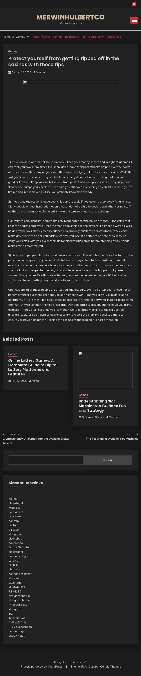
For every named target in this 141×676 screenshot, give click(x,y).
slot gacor (15, 609)
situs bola (15, 516)
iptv (11, 613)
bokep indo (16, 543)
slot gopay (15, 534)
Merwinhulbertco (70, 17)
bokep (13, 499)
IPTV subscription (20, 627)
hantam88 (15, 521)
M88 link (14, 507)
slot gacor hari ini (19, 596)
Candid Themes (110, 666)
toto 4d (13, 560)
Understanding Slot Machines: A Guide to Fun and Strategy (102, 406)
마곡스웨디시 (17, 622)
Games (12, 51)
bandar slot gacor (20, 556)
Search (107, 460)
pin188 (13, 565)
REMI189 (15, 591)
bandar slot (16, 512)
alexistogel (16, 503)
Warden (41, 72)
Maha (35, 380)
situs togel (15, 582)
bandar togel (17, 631)
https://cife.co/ (18, 604)
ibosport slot (17, 618)
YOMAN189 (17, 587)
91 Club (14, 529)
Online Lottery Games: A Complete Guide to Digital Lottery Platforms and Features (32, 367)
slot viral (14, 578)
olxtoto (13, 569)
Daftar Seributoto (20, 547)
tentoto (14, 525)
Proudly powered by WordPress (42, 666)
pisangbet (15, 538)
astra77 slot (17, 635)
